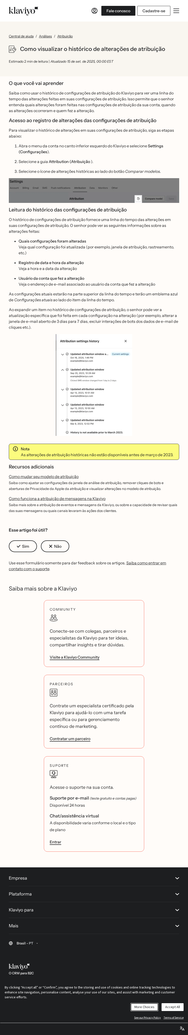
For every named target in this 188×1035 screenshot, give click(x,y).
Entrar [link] (55, 841)
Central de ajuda (21, 36)
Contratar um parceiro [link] (70, 738)
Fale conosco (118, 10)
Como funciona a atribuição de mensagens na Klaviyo (57, 498)
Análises (45, 36)
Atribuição (65, 36)
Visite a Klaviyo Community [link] (74, 657)
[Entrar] (94, 11)
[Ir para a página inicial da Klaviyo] (23, 11)
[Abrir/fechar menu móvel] (176, 11)
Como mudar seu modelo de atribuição (44, 476)
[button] (94, 190)
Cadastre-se (153, 10)
